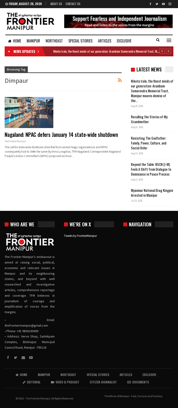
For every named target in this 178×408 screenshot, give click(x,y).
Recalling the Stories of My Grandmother (149, 119)
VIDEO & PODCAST (67, 381)
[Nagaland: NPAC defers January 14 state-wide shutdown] (29, 112)
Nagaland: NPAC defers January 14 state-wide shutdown (61, 134)
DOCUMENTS (140, 381)
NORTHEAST (54, 41)
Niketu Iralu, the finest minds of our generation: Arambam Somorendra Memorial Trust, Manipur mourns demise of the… (152, 90)
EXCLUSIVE (124, 41)
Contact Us (73, 3)
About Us (56, 3)
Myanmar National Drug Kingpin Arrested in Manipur (152, 193)
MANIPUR (33, 41)
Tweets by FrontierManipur (80, 236)
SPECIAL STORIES (80, 41)
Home (17, 41)
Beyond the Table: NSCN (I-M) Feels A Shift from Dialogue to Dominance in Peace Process (151, 169)
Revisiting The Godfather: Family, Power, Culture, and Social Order (148, 142)
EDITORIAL (34, 381)
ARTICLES (104, 41)
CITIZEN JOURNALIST (103, 381)
